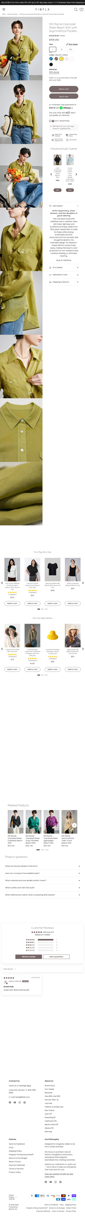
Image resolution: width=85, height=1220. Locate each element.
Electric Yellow (61, 59)
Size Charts (49, 1110)
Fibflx (4, 14)
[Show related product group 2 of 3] (42, 849)
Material (53, 69)
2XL (70, 49)
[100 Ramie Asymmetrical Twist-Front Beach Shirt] (69, 822)
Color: (58, 55)
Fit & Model (57, 267)
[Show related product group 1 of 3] (38, 849)
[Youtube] (15, 1102)
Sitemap (48, 1131)
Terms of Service (16, 1168)
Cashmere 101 (51, 1121)
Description (57, 206)
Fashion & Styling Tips (54, 1107)
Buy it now (63, 96)
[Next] (74, 825)
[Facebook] (10, 1102)
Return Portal (14, 1161)
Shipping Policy (15, 1151)
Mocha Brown (56, 59)
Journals (48, 1103)
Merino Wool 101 (51, 1124)
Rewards (48, 1092)
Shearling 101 (50, 1117)
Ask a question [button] (56, 956)
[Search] (75, 9)
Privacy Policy (15, 1172)
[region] (42, 828)
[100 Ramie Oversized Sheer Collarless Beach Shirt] (15, 822)
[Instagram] (20, 1102)
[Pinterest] (24, 1102)
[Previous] (10, 825)
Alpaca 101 (49, 1128)
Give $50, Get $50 (52, 1096)
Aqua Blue (51, 59)
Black (51, 64)
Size (63, 44)
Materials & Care (59, 274)
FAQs (11, 1147)
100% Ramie (54, 72)
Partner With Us (51, 1099)
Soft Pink (67, 59)
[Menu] (3, 9)
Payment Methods (17, 1165)
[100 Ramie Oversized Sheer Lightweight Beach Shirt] (51, 822)
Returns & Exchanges (18, 1158)
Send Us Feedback (17, 1144)
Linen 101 (48, 1114)
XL (62, 49)
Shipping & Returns (60, 282)
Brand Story (50, 1085)
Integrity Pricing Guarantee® (21, 1154)
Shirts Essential (13, 14)
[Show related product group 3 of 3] (47, 849)
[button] (54, 36)
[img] (9, 978)
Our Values (49, 1089)
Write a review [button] (28, 956)
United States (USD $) (12, 1197)
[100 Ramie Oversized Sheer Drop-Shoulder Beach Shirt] (33, 822)
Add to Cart (64, 89)
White (72, 59)
